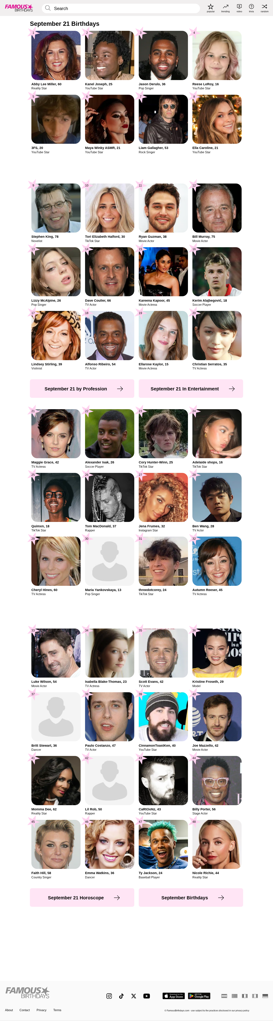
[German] (265, 996)
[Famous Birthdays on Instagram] (109, 996)
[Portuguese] (235, 996)
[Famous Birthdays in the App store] (173, 996)
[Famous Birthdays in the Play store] (199, 996)
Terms (57, 1010)
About (9, 1010)
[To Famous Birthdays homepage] (19, 8)
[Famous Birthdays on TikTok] (121, 996)
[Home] (48, 992)
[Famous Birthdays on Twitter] (133, 996)
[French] (245, 996)
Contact (25, 1010)
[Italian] (255, 996)
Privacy (41, 1010)
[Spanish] (224, 996)
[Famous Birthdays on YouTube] (147, 996)
